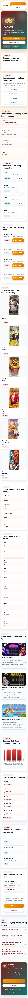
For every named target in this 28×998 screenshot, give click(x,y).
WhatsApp (14, 98)
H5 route (14, 910)
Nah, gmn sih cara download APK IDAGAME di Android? (12, 936)
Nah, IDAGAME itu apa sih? (10, 930)
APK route (14, 906)
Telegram (14, 89)
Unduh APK (18, 3)
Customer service (14, 94)
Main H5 (18, 7)
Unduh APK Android (14, 38)
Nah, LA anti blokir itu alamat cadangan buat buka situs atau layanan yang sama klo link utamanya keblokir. (13, 952)
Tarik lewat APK (17, 240)
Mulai (20, 178)
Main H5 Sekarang (14, 42)
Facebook (14, 102)
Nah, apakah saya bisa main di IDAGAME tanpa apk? (11, 943)
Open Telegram (10, 889)
